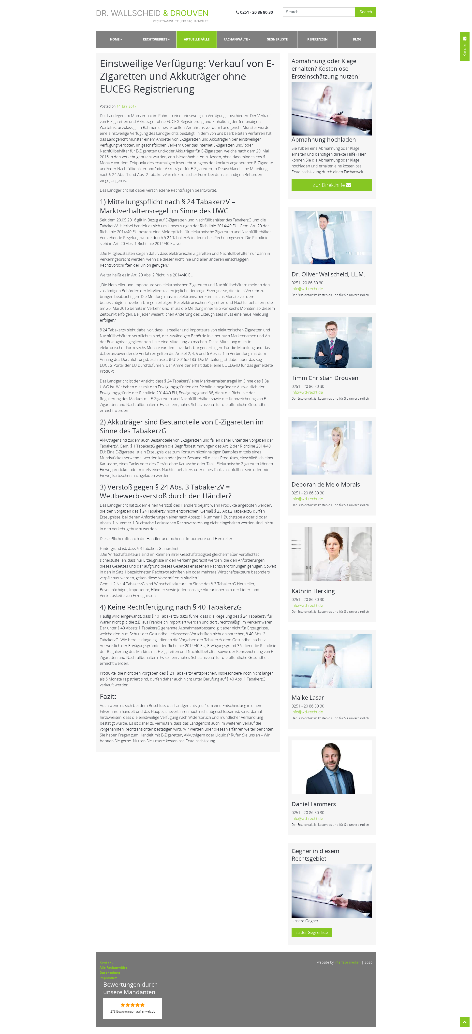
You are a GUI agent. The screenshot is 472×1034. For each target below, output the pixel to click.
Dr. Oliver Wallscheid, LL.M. (328, 274)
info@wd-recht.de (307, 288)
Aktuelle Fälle (196, 39)
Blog (357, 39)
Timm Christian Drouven (325, 378)
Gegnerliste (277, 39)
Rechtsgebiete (155, 39)
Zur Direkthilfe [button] (329, 185)
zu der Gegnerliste (312, 932)
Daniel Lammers (314, 804)
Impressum (109, 978)
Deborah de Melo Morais (326, 484)
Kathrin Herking (313, 591)
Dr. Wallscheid (152, 15)
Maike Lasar (308, 697)
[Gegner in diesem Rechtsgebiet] (332, 890)
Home (114, 39)
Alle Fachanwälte (113, 967)
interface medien (348, 962)
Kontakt (106, 962)
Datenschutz (110, 972)
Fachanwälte (236, 39)
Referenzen (317, 39)
